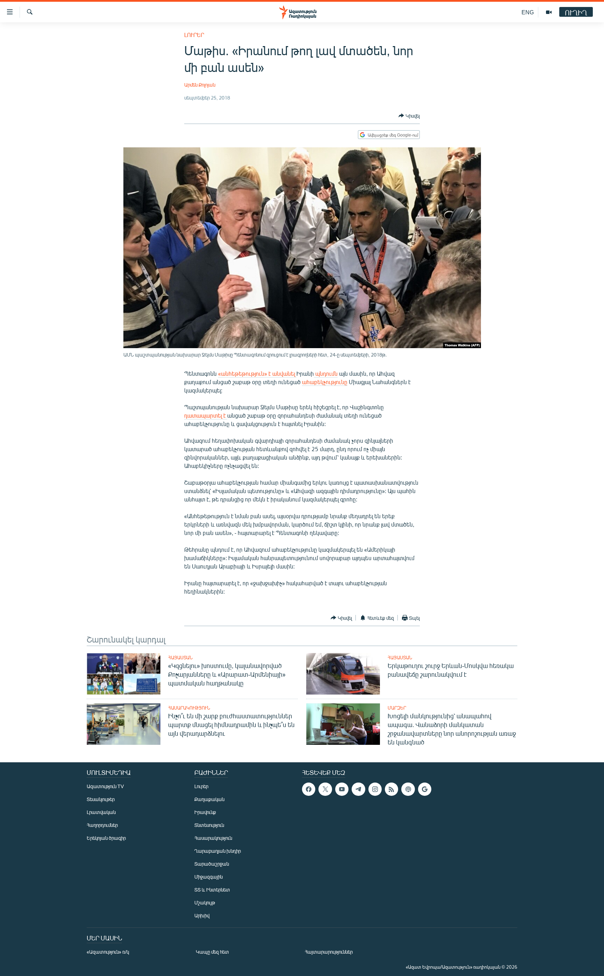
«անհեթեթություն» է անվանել (257, 373)
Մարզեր (397, 708)
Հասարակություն (189, 708)
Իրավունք (205, 812)
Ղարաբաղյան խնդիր (217, 851)
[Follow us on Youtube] (341, 789)
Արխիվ (201, 915)
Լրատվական (101, 812)
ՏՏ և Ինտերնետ (212, 890)
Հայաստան (180, 657)
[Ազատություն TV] (548, 12)
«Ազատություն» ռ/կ (108, 952)
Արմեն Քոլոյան (199, 85)
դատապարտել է (205, 415)
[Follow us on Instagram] (375, 789)
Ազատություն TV (105, 786)
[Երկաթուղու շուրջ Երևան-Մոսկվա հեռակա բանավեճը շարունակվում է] (343, 674)
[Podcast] (408, 789)
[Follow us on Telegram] (358, 789)
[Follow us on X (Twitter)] (325, 789)
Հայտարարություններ (329, 952)
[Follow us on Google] (424, 789)
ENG (528, 12)
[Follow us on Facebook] (308, 789)
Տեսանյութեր (101, 799)
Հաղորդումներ (102, 825)
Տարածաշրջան (211, 864)
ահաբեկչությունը (324, 382)
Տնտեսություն (209, 825)
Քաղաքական (209, 799)
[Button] (409, 115)
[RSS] (391, 789)
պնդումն (326, 373)
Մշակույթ (204, 902)
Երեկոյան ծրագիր (106, 838)
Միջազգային (208, 877)
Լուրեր (194, 34)
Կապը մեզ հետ (212, 952)
